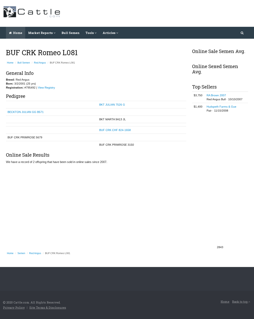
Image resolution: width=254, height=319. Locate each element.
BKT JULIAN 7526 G (112, 104)
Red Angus (40, 62)
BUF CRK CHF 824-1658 (115, 130)
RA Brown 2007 (216, 95)
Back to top (240, 302)
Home (17, 33)
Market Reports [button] (41, 33)
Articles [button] (109, 33)
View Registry (46, 87)
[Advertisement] (179, 13)
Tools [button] (90, 33)
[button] (242, 33)
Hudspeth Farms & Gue (221, 106)
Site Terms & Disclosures (47, 307)
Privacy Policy (14, 307)
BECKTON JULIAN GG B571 (26, 112)
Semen (21, 253)
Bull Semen (71, 33)
